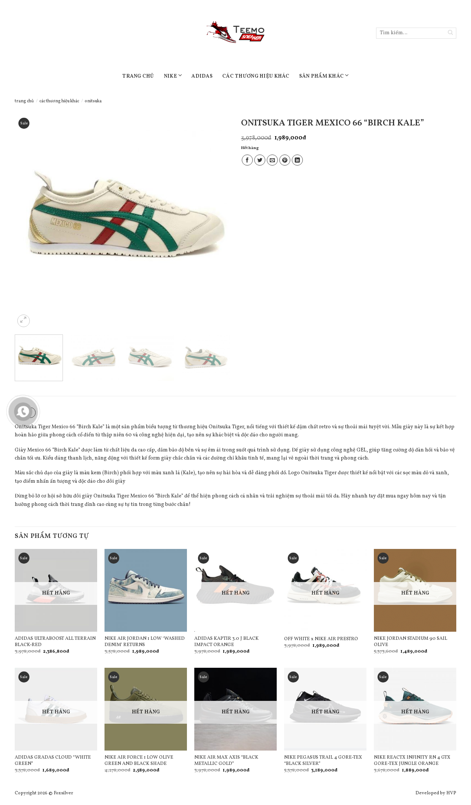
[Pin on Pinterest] (284, 160)
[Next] (216, 221)
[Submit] (450, 33)
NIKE (170, 76)
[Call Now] (23, 411)
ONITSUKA (93, 101)
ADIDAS (202, 76)
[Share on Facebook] (247, 160)
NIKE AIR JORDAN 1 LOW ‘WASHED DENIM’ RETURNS (145, 642)
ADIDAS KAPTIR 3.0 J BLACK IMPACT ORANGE (226, 642)
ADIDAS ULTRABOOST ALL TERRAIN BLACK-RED (55, 642)
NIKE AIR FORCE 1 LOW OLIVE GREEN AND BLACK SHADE (139, 761)
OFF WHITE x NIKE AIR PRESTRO (321, 639)
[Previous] (28, 221)
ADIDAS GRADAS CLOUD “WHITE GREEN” (53, 761)
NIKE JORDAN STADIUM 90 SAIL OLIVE (410, 642)
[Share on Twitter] (259, 160)
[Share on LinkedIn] (297, 160)
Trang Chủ (138, 76)
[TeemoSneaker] (235, 33)
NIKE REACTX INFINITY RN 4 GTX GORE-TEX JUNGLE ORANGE (412, 761)
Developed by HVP (435, 793)
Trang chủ (24, 101)
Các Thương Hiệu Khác (256, 76)
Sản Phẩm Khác (321, 76)
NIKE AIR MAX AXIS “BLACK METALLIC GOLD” (226, 761)
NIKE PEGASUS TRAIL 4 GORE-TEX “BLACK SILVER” (323, 761)
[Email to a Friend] (272, 160)
